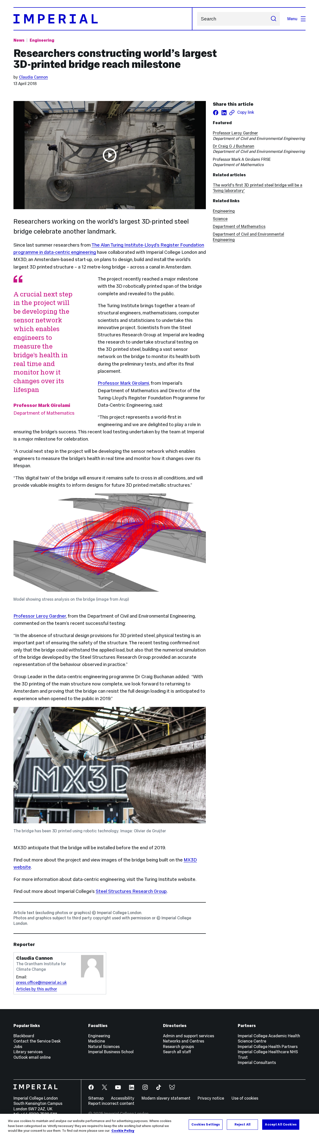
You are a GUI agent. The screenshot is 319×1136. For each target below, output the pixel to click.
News (18, 40)
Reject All (242, 1124)
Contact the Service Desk (37, 1041)
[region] (159, 1125)
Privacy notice (211, 1098)
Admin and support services (188, 1035)
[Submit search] (273, 19)
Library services (28, 1051)
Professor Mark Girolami (123, 383)
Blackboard (23, 1035)
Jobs (17, 1046)
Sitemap (96, 1098)
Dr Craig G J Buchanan (233, 146)
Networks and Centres (183, 1041)
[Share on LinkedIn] (224, 112)
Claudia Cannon (33, 77)
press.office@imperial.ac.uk (41, 982)
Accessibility (122, 1098)
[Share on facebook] (216, 112)
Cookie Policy (122, 1131)
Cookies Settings (205, 1124)
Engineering (42, 40)
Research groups (178, 1046)
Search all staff (177, 1051)
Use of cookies (245, 1098)
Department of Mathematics (239, 226)
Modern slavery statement (166, 1098)
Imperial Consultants (257, 1062)
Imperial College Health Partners (268, 1046)
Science (220, 218)
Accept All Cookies (280, 1124)
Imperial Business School (111, 1051)
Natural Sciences (104, 1046)
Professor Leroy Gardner (39, 616)
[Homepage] (102, 18)
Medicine (96, 1041)
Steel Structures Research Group (131, 891)
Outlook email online (32, 1057)
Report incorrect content (111, 1103)
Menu (292, 18)
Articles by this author (36, 988)
